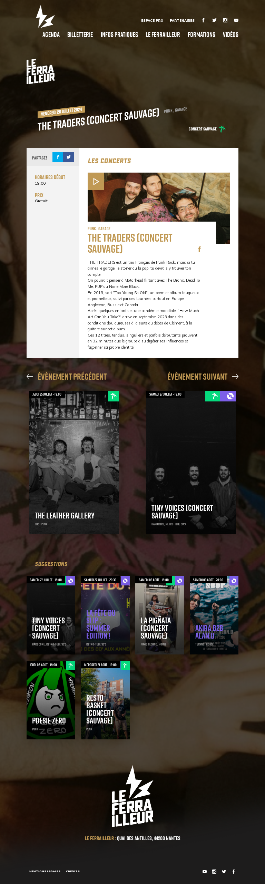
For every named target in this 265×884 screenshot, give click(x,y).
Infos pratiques (119, 34)
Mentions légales (44, 871)
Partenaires (182, 20)
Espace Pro (152, 20)
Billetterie (80, 34)
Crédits (73, 871)
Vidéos (230, 34)
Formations (201, 34)
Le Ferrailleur (163, 34)
